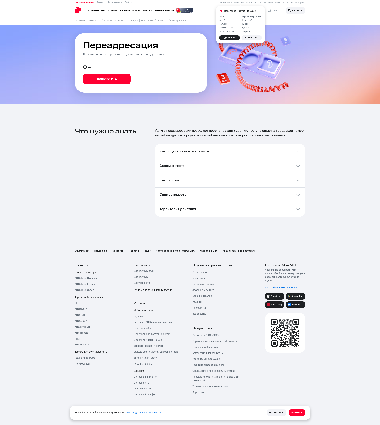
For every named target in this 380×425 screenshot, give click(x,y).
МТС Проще (81, 333)
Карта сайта (199, 392)
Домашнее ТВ (141, 383)
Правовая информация (205, 347)
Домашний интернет (145, 377)
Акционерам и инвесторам (239, 251)
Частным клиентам (84, 2)
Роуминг (138, 316)
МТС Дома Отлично (86, 278)
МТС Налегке (82, 345)
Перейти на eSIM (143, 364)
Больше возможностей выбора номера (156, 352)
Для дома (139, 371)
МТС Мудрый (82, 327)
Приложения (199, 308)
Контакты (118, 251)
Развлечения (199, 272)
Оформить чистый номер (148, 340)
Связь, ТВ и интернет (86, 272)
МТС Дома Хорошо (85, 284)
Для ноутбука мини (144, 271)
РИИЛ (78, 339)
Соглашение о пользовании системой (213, 371)
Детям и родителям (203, 284)
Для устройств (142, 265)
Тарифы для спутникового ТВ (91, 352)
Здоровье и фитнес (203, 290)
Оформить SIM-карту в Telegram (152, 334)
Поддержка (101, 251)
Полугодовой (82, 364)
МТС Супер (81, 309)
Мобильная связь (143, 310)
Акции (147, 251)
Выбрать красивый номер (148, 346)
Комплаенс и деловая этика (208, 353)
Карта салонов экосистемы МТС (175, 251)
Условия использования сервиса (210, 386)
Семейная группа (202, 296)
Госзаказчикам (114, 2)
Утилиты (197, 302)
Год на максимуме (85, 358)
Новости (134, 251)
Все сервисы (199, 314)
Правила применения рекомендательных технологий (215, 378)
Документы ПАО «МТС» (205, 335)
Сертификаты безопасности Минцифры (214, 341)
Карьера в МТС (209, 251)
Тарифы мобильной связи (89, 297)
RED (77, 303)
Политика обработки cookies (208, 365)
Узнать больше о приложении (281, 287)
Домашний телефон (145, 394)
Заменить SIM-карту (145, 358)
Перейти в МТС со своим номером (153, 322)
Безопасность (200, 278)
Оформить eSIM (143, 328)
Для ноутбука (141, 277)
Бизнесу (100, 2)
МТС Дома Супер (84, 290)
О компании (82, 251)
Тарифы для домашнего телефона (153, 290)
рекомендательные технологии (143, 412)
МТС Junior (81, 321)
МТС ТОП (80, 315)
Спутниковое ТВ (143, 389)
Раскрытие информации (206, 359)
